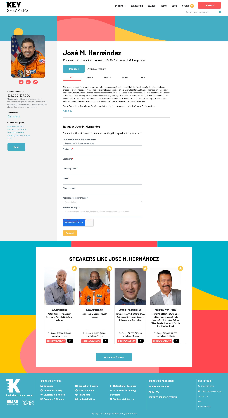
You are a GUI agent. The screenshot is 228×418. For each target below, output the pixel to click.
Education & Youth (88, 385)
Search (151, 6)
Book (16, 146)
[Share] (35, 82)
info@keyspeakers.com (212, 391)
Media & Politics (87, 399)
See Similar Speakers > (97, 69)
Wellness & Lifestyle (124, 399)
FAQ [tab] (143, 77)
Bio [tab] (71, 77)
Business (48, 385)
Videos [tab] (107, 77)
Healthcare (84, 394)
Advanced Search (114, 356)
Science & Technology (124, 390)
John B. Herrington (130, 309)
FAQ (200, 401)
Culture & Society (53, 390)
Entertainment (86, 390)
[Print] (28, 82)
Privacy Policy (204, 406)
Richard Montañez (165, 309)
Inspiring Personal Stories (18, 135)
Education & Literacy (16, 129)
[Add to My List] (74, 268)
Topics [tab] (89, 77)
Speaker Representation (163, 397)
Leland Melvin (94, 309)
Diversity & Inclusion (54, 394)
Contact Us (203, 396)
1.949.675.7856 (207, 386)
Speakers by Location (161, 380)
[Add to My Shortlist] (21, 82)
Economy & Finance (54, 399)
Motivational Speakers (124, 385)
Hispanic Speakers (15, 132)
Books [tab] (125, 77)
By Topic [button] (119, 6)
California (13, 116)
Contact (209, 5)
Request (74, 68)
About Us (154, 391)
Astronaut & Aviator (16, 126)
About (164, 6)
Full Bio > (67, 111)
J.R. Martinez (59, 309)
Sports (116, 394)
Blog (174, 6)
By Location (137, 6)
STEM (9, 138)
